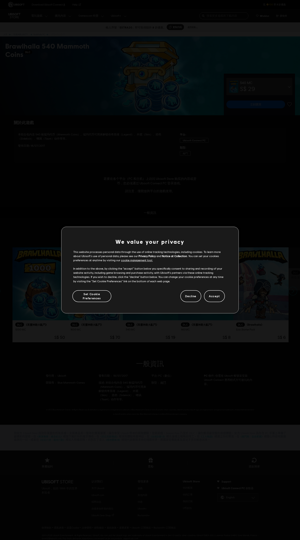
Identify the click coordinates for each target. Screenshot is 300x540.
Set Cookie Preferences (92, 296)
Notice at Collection (174, 256)
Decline (190, 296)
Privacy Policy (147, 256)
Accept (214, 296)
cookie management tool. (137, 260)
